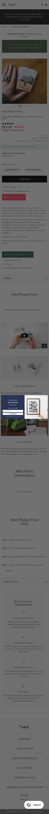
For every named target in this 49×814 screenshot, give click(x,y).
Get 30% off (13, 414)
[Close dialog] (46, 397)
